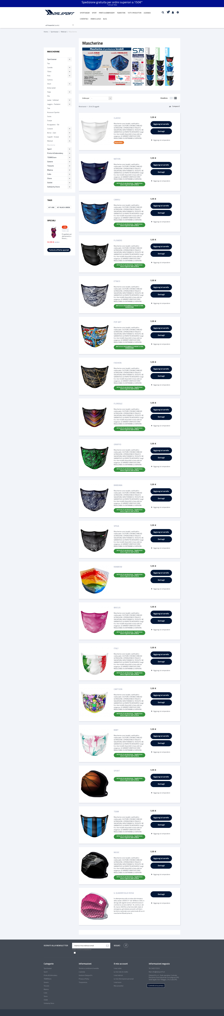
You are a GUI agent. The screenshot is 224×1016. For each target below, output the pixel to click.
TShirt (49, 71)
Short (49, 84)
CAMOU (117, 199)
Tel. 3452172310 (154, 968)
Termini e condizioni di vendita (89, 968)
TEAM (116, 811)
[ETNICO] (94, 294)
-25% (64, 227)
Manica (50, 170)
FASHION (117, 363)
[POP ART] (94, 335)
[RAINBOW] (94, 580)
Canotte (49, 67)
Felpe (49, 92)
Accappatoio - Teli (53, 124)
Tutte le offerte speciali (59, 250)
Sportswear (85, 13)
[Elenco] (175, 98)
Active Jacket (51, 88)
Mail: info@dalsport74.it (157, 972)
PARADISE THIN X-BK (65, 230)
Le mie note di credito (121, 972)
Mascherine (51, 145)
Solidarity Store (53, 186)
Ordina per (85, 98)
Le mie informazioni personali (124, 979)
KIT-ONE (51, 207)
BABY (116, 730)
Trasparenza (83, 982)
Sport (94, 13)
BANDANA (118, 485)
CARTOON (118, 689)
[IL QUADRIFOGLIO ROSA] (94, 906)
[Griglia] (171, 98)
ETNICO (117, 281)
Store (49, 178)
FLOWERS (118, 240)
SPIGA (116, 526)
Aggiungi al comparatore (161, 140)
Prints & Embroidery (107, 13)
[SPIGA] (94, 539)
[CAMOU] (94, 213)
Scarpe (49, 120)
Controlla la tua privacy (155, 985)
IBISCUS (117, 607)
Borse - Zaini (51, 133)
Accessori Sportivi (53, 112)
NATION (117, 159)
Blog (105, 19)
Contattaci (84, 19)
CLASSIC (117, 118)
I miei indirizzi (118, 975)
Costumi (50, 129)
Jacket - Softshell (53, 100)
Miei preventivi (118, 986)
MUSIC (116, 852)
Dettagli (161, 131)
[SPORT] (94, 784)
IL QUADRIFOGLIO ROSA (124, 893)
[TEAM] (94, 825)
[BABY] (94, 743)
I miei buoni (117, 982)
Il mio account (121, 963)
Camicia (49, 80)
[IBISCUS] (94, 621)
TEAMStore (121, 13)
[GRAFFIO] (94, 458)
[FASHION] (94, 376)
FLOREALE (118, 403)
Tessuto (50, 165)
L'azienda (147, 13)
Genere (50, 161)
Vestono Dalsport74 (85, 975)
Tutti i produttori (134, 13)
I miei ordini (117, 968)
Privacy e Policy (84, 979)
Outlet (49, 182)
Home (46, 32)
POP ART (117, 322)
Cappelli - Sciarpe (53, 137)
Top (48, 63)
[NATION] (94, 172)
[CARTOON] (94, 702)
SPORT (117, 771)
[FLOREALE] (94, 417)
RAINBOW (118, 567)
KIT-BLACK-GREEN (63, 207)
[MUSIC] (94, 866)
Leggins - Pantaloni (53, 104)
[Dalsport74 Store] (59, 12)
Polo (48, 75)
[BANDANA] (94, 498)
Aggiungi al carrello (161, 124)
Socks (49, 116)
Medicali (50, 141)
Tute (48, 108)
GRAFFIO (117, 444)
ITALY (116, 648)
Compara (176, 106)
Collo (49, 174)
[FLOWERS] (94, 254)
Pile (48, 96)
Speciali (51, 220)
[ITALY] (94, 662)
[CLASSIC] (94, 131)
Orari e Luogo (96, 19)
